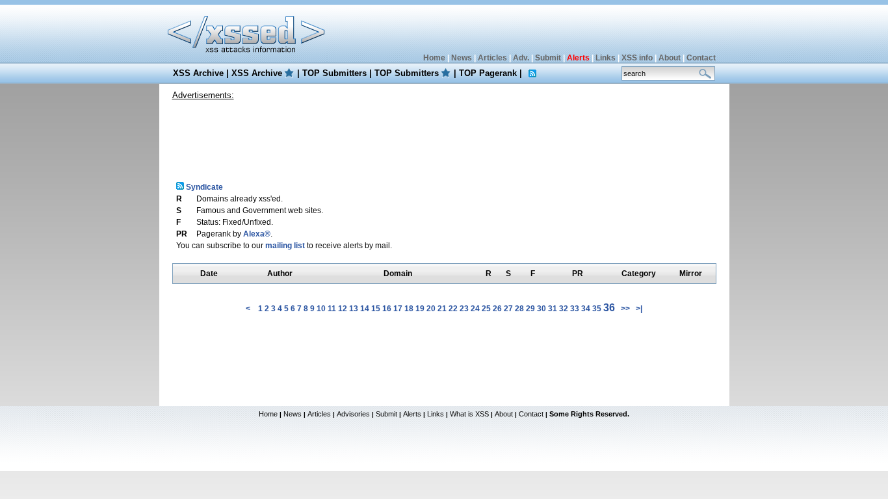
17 (397, 308)
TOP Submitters (334, 73)
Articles (492, 57)
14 (364, 308)
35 (596, 308)
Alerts (412, 414)
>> (625, 308)
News (461, 57)
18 (408, 308)
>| (639, 308)
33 (574, 308)
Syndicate (203, 187)
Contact (701, 57)
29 (530, 308)
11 (332, 308)
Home (434, 57)
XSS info (637, 57)
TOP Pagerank (488, 73)
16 (386, 308)
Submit (548, 57)
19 (419, 308)
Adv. (521, 57)
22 (453, 308)
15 (375, 308)
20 (431, 308)
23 (464, 308)
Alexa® (256, 233)
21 (442, 308)
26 (497, 308)
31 (552, 308)
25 (486, 308)
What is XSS (469, 414)
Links (605, 57)
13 (353, 308)
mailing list (285, 245)
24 (475, 308)
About (670, 57)
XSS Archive (198, 73)
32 (563, 308)
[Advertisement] (444, 136)
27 (508, 308)
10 (321, 308)
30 (541, 308)
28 (519, 308)
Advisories (353, 414)
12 (342, 308)
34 (585, 308)
